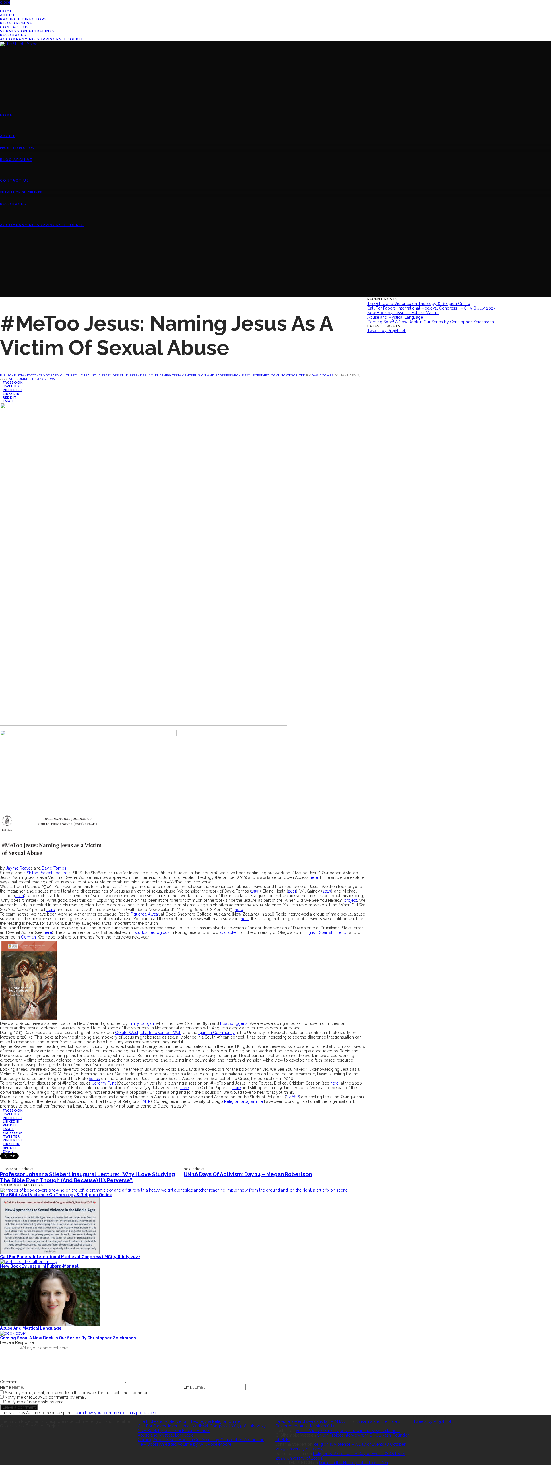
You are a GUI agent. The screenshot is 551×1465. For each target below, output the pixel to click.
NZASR (292, 1097)
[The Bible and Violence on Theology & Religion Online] (174, 1189)
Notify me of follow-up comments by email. (46, 1397)
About (7, 15)
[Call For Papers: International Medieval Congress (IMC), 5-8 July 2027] (50, 1225)
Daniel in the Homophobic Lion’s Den (353, 1462)
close (5, 2)
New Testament (177, 375)
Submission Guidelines (27, 31)
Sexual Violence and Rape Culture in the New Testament (348, 1430)
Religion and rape (207, 375)
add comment (21, 378)
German (28, 937)
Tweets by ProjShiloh (386, 330)
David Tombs (323, 375)
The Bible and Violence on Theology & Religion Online (56, 1194)
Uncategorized (291, 375)
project (350, 900)
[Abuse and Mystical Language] (50, 1297)
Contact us (14, 27)
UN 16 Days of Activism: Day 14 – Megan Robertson (248, 1174)
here (314, 877)
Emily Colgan (141, 1023)
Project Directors (23, 19)
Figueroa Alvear (144, 914)
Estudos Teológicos (151, 932)
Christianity (20, 375)
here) (335, 1083)
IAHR (146, 1101)
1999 (255, 891)
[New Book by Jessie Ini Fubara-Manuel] (28, 1261)
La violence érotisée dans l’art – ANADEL (313, 1421)
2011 (292, 891)
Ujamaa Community (216, 1032)
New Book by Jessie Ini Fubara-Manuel (39, 1266)
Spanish (326, 932)
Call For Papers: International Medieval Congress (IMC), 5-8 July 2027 (70, 1256)
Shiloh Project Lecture (47, 873)
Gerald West (126, 1032)
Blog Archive (16, 23)
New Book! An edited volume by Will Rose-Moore (184, 1444)
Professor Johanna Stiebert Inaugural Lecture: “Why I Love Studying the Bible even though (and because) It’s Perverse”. (87, 1177)
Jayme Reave (18, 868)
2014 (19, 895)
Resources (13, 35)
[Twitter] (1, 7)
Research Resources (242, 375)
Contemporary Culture (53, 375)
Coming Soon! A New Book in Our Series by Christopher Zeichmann (68, 1338)
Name (5, 1387)
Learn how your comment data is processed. (115, 1412)
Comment (9, 1381)
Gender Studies (119, 375)
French (341, 932)
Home (6, 11)
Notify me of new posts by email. (35, 1402)
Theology (269, 375)
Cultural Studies (90, 375)
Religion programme (243, 1101)
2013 (326, 891)
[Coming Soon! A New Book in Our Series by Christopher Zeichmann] (13, 1332)
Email (189, 1387)
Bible (4, 375)
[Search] (1, 266)
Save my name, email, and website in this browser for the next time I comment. (77, 1392)
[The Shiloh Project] (19, 43)
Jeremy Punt (104, 1083)
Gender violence (148, 375)
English (310, 932)
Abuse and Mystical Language (31, 1328)
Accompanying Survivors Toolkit (42, 39)
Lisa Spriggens (233, 1023)
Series (94, 1078)
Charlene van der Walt (160, 1032)
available (228, 932)
